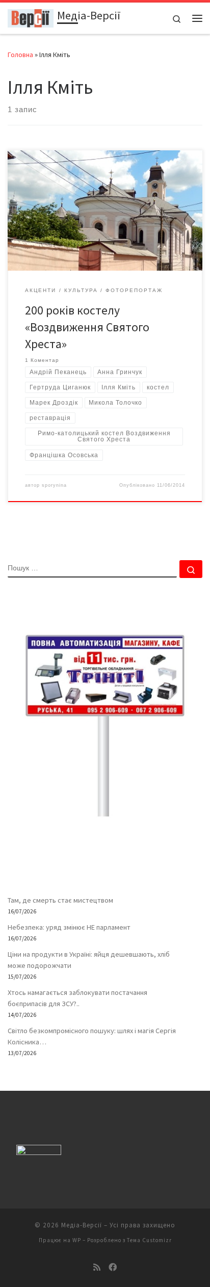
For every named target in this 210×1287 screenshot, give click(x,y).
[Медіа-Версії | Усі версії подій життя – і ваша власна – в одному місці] (31, 17)
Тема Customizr (149, 1240)
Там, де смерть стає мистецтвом (60, 900)
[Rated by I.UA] (38, 1152)
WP (76, 1240)
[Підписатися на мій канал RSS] (96, 1267)
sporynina (54, 485)
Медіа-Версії (81, 1225)
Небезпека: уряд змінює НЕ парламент (69, 927)
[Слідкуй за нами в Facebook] (113, 1267)
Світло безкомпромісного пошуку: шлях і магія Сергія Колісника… (92, 1036)
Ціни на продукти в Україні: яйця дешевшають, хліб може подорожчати (89, 960)
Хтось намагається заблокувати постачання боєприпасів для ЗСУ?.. (77, 998)
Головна (20, 54)
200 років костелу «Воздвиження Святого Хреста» (87, 327)
